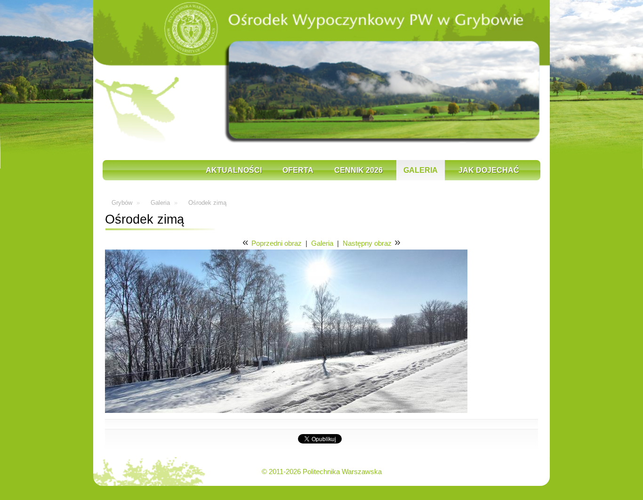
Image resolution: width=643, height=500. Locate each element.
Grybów (122, 202)
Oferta (297, 170)
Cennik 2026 (358, 170)
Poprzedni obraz (276, 243)
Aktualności (234, 170)
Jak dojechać (488, 170)
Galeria (420, 170)
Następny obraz (367, 243)
